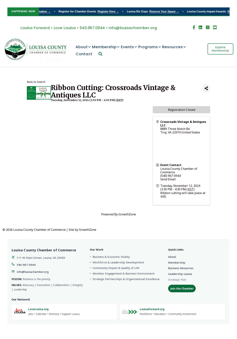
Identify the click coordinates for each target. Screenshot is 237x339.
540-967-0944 (26, 265)
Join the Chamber (181, 288)
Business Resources (180, 268)
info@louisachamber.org (33, 272)
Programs (148, 46)
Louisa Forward (35, 27)
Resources (172, 46)
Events (127, 46)
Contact (84, 54)
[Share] (206, 88)
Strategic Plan (177, 279)
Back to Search (36, 82)
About (82, 46)
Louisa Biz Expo (151, 11)
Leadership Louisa (180, 274)
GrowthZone (127, 214)
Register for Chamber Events (86, 11)
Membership (104, 46)
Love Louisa (65, 27)
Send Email (168, 179)
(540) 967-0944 (170, 176)
